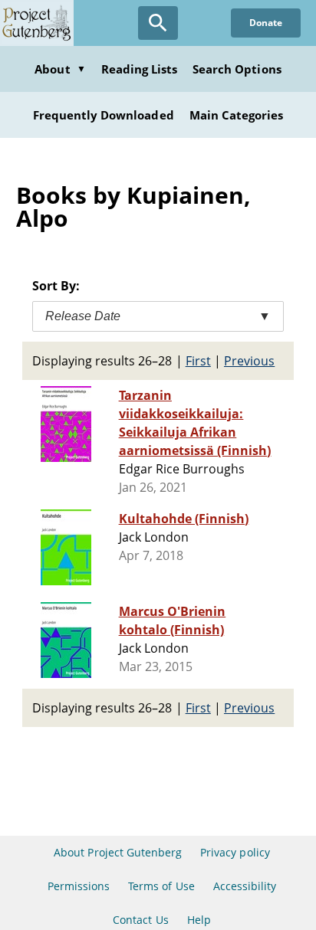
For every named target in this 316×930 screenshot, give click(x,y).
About (60, 69)
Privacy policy (235, 852)
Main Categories (236, 115)
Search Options (237, 69)
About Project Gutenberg (118, 852)
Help (199, 919)
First (198, 360)
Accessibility (245, 886)
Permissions (79, 886)
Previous (249, 360)
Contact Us (140, 919)
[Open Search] (158, 23)
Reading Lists (139, 69)
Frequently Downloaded (103, 115)
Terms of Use (161, 886)
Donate (265, 22)
